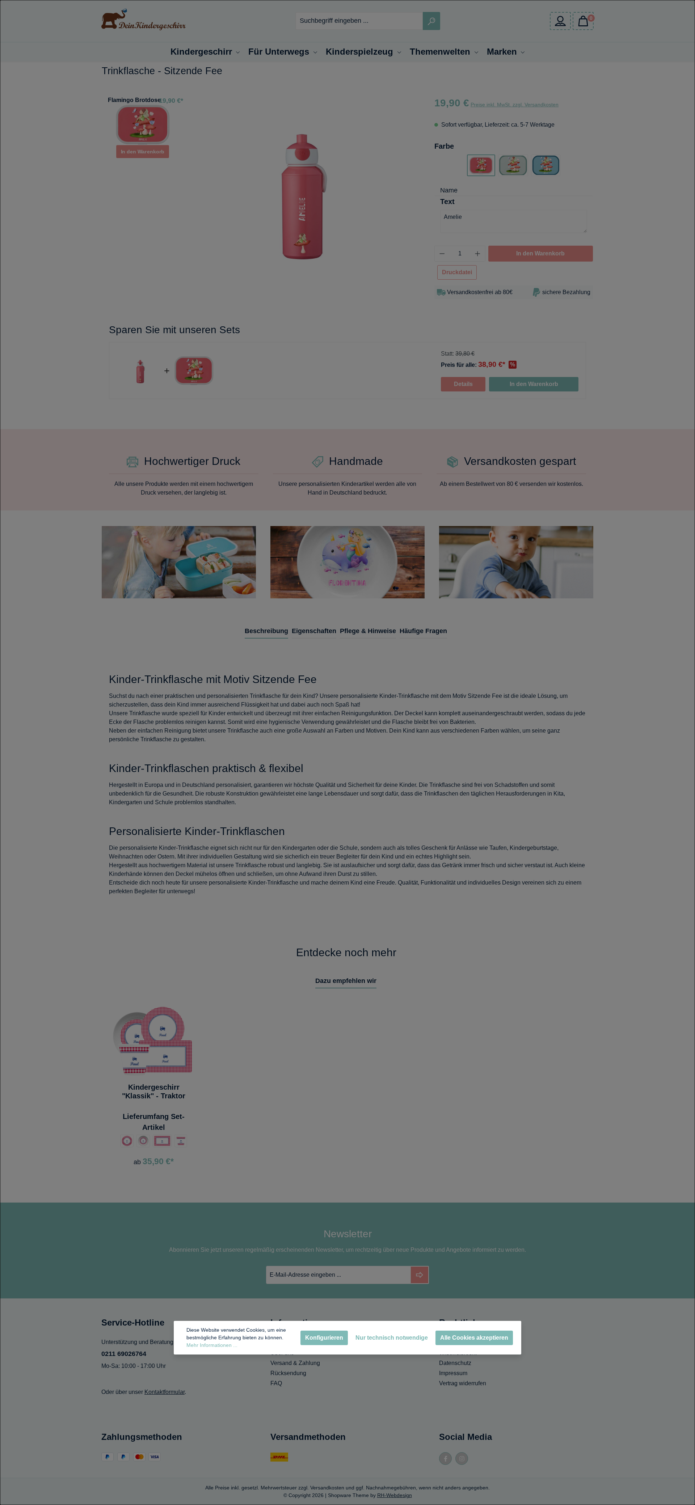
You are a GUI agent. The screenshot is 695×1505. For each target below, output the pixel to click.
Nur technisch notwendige (391, 1338)
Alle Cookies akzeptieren (474, 1338)
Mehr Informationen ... (211, 1345)
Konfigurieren (324, 1338)
